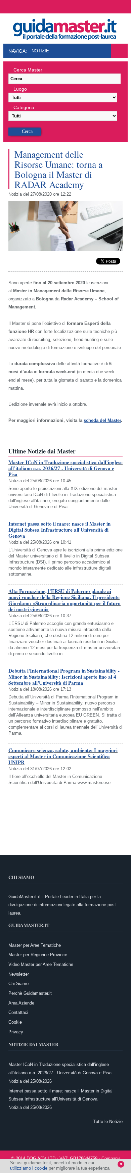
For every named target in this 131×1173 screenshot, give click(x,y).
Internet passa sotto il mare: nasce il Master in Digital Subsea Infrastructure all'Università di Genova (59, 529)
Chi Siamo (18, 983)
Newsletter (18, 974)
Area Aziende (21, 1003)
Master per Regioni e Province (37, 954)
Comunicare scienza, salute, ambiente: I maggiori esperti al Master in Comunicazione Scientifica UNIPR (63, 756)
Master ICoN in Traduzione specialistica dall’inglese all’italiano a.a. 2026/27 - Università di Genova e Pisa (65, 468)
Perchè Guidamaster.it (30, 993)
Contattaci (18, 1012)
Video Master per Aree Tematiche (40, 964)
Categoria (23, 107)
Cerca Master (27, 69)
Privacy (15, 1031)
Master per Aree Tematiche (34, 945)
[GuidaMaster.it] (65, 27)
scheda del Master (102, 420)
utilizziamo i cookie (28, 1168)
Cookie (15, 1022)
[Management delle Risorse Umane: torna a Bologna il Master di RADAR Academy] (65, 249)
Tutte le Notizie (108, 1121)
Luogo (20, 89)
